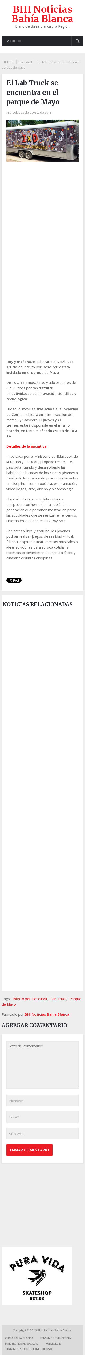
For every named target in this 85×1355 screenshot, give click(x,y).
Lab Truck (58, 998)
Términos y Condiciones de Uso (28, 1349)
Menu (11, 41)
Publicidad (53, 1344)
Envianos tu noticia (55, 1338)
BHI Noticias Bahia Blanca (47, 1014)
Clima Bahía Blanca (19, 1338)
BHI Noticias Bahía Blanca (42, 14)
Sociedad (25, 62)
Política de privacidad (21, 1344)
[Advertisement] (42, 212)
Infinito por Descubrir (30, 998)
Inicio (10, 62)
